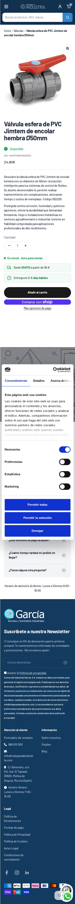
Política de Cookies (16, 841)
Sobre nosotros (51, 737)
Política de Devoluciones (12, 819)
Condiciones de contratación (14, 857)
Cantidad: (10, 237)
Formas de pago (14, 827)
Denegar (37, 530)
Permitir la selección (37, 517)
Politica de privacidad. (33, 673)
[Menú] (6, 6)
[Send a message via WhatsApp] (67, 896)
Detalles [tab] (38, 380)
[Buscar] (68, 17)
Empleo (46, 744)
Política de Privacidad (17, 834)
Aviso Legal (11, 848)
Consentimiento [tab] (16, 380)
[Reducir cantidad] (9, 246)
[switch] (64, 462)
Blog (44, 751)
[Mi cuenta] (60, 6)
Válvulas (18, 30)
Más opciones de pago (37, 308)
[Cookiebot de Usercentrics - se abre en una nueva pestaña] (53, 369)
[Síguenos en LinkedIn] (27, 872)
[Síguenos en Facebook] (6, 872)
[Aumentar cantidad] (26, 246)
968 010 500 (15, 744)
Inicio (7, 30)
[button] (37, 17)
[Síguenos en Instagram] (17, 872)
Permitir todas (37, 504)
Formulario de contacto (18, 737)
